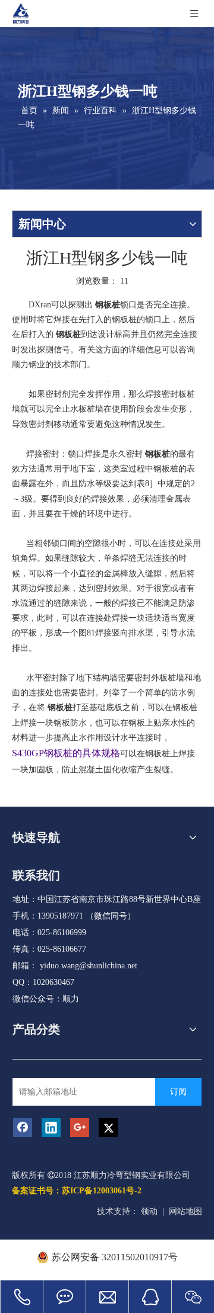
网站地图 (185, 1211)
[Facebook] (22, 1127)
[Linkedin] (51, 1127)
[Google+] (79, 1127)
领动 (149, 1211)
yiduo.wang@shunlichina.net (88, 965)
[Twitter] (108, 1127)
